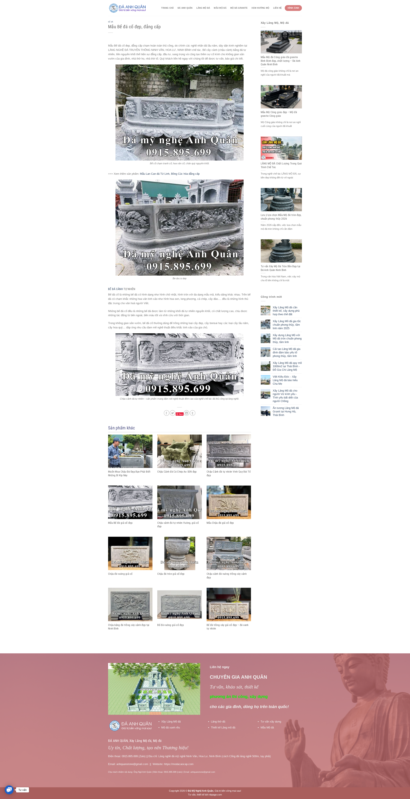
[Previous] (114, 689)
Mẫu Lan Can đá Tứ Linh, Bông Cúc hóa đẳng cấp (170, 173)
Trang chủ (167, 8)
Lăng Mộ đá (203, 8)
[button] (9, 789)
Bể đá (110, 22)
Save (181, 414)
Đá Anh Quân (185, 8)
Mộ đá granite (239, 8)
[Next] (194, 689)
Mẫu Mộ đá (220, 8)
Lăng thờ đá (218, 721)
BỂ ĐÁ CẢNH (115, 289)
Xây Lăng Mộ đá (171, 721)
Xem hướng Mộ (260, 8)
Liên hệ (277, 8)
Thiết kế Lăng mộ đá (223, 727)
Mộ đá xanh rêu (170, 727)
